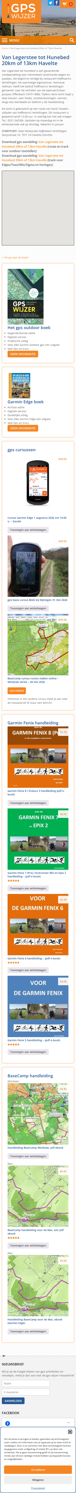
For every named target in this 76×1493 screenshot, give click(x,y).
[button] (70, 1432)
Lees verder (16, 690)
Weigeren (38, 1479)
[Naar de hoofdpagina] (21, 11)
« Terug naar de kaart (15, 257)
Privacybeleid (38, 1488)
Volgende (73, 22)
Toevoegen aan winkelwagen (28, 530)
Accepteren (38, 1469)
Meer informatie (22, 354)
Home (5, 48)
